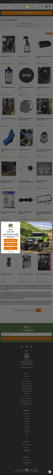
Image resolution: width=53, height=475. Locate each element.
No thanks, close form (10, 251)
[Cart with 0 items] (50, 6)
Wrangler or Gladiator (10, 240)
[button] (49, 471)
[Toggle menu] (3, 7)
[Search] (6, 7)
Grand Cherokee (11, 244)
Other (10, 248)
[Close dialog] (51, 223)
